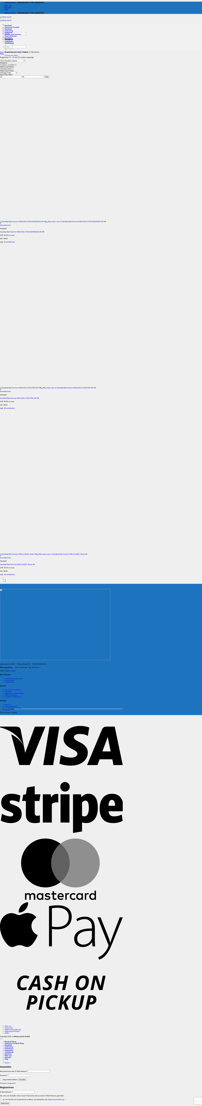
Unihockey (9, 31)
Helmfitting (8, 691)
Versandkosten (9, 242)
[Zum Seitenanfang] (1, 1038)
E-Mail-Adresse (6, 1092)
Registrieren (5, 1103)
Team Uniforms (11, 36)
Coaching (8, 39)
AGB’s (7, 1033)
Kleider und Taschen (13, 34)
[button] (2, 54)
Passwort (4, 1075)
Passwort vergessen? (8, 1083)
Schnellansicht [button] (5, 225)
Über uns (8, 6)
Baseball (8, 25)
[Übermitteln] (6, 49)
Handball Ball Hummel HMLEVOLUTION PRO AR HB (19, 398)
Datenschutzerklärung (13, 1029)
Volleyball (8, 32)
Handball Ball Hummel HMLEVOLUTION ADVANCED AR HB (22, 232)
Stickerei (8, 1054)
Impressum (9, 1028)
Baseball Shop (10, 1042)
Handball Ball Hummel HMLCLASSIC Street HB (17, 564)
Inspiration (9, 1050)
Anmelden (22, 1080)
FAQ (6, 9)
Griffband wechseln (11, 695)
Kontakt (8, 8)
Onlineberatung (10, 680)
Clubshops (9, 1049)
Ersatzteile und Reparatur (13, 697)
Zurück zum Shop (11, 55)
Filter (47, 77)
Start (2, 52)
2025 (19, 52)
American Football (12, 27)
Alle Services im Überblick (13, 690)
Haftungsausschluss (12, 1031)
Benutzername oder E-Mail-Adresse (14, 1071)
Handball (8, 29)
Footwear (8, 38)
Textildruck (9, 1052)
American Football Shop (14, 1043)
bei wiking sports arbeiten (13, 708)
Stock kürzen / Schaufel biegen (14, 693)
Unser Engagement (11, 706)
